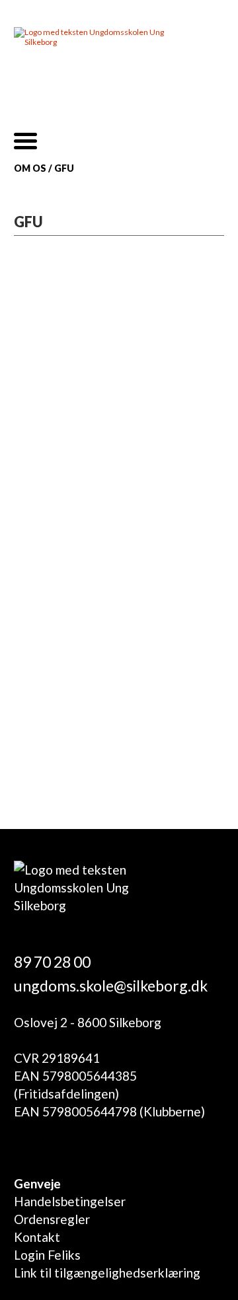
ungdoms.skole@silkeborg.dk (111, 985)
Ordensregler (52, 1219)
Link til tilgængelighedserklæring (107, 1272)
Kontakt (37, 1237)
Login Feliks (47, 1254)
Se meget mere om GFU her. (101, 754)
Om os (30, 168)
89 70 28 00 (52, 962)
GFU (64, 168)
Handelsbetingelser (70, 1201)
